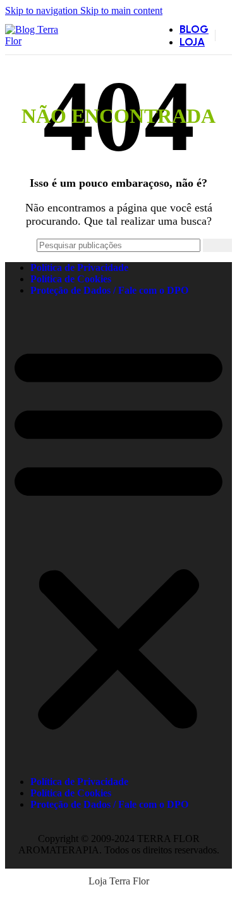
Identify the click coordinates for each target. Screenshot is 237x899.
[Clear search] (193, 245)
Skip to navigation (42, 10)
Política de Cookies (70, 278)
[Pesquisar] (217, 245)
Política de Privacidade (79, 267)
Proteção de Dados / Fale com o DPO (109, 290)
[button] (118, 536)
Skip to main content (121, 10)
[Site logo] (36, 40)
